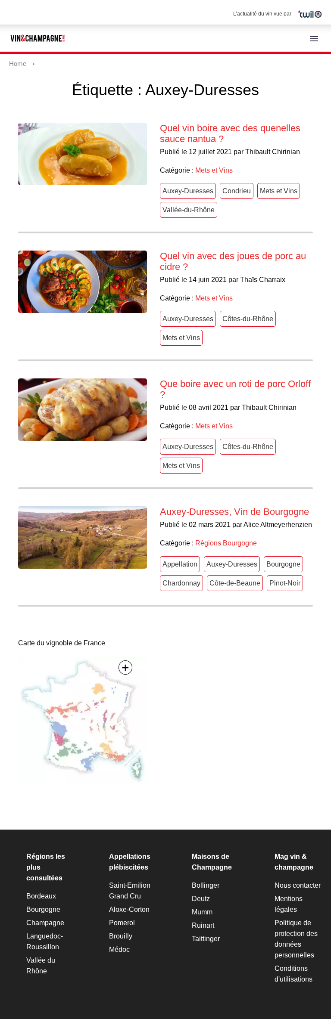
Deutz (201, 898)
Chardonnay (181, 583)
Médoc (119, 949)
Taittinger (206, 938)
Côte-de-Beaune (234, 583)
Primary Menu (314, 38)
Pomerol (122, 922)
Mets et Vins (214, 170)
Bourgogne (240, 543)
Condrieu (236, 191)
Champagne (45, 922)
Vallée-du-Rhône (188, 210)
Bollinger (205, 885)
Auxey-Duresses (187, 191)
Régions (208, 543)
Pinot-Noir (284, 583)
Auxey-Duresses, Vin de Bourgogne (234, 511)
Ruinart (203, 925)
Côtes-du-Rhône (247, 318)
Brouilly (120, 936)
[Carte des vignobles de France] (82, 720)
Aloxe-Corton (129, 909)
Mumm (202, 912)
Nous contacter (298, 885)
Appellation (179, 564)
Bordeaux (41, 896)
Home (17, 63)
